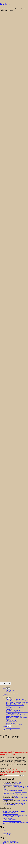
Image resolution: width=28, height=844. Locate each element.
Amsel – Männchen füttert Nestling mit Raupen (15, 801)
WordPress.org (6, 834)
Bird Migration (11, 769)
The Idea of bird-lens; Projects (13, 693)
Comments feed (7, 833)
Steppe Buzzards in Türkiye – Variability (16, 700)
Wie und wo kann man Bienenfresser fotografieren (15, 815)
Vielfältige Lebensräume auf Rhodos (12, 821)
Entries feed (6, 831)
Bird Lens (5, 4)
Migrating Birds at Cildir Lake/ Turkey (15, 699)
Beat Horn (5, 790)
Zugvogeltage (3, 774)
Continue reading (17, 765)
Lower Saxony (7, 771)
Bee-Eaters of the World (12, 721)
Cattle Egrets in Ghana (11, 720)
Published (8, 691)
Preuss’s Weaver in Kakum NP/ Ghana (15, 714)
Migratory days (15, 771)
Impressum (5, 694)
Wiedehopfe (9, 709)
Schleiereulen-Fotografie (16, 790)
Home (4, 686)
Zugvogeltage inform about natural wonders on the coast (14, 753)
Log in (4, 830)
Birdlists (5, 726)
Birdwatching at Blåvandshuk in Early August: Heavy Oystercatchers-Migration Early (12, 784)
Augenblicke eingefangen (9, 841)
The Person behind (10, 690)
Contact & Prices (7, 729)
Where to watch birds (20, 769)
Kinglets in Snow (10, 723)
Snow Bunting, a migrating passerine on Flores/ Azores (15, 792)
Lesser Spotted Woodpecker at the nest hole (17, 702)
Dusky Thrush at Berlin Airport (14, 724)
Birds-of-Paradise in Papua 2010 (14, 716)
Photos (4, 697)
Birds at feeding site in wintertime (14, 707)
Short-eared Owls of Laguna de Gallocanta (16, 703)
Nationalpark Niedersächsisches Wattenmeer (13, 772)
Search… (2, 775)
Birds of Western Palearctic (13, 728)
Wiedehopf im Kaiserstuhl (9, 819)
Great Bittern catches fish (12, 713)
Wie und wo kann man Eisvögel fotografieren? (14, 811)
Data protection (7, 695)
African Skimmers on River (13, 710)
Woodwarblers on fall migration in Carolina (17, 712)
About (4, 688)
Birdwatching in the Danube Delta (11, 842)
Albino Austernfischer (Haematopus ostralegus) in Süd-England (14, 804)
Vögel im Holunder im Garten (10, 814)
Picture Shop (6, 730)
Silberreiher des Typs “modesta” (11, 812)
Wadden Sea (19, 772)
